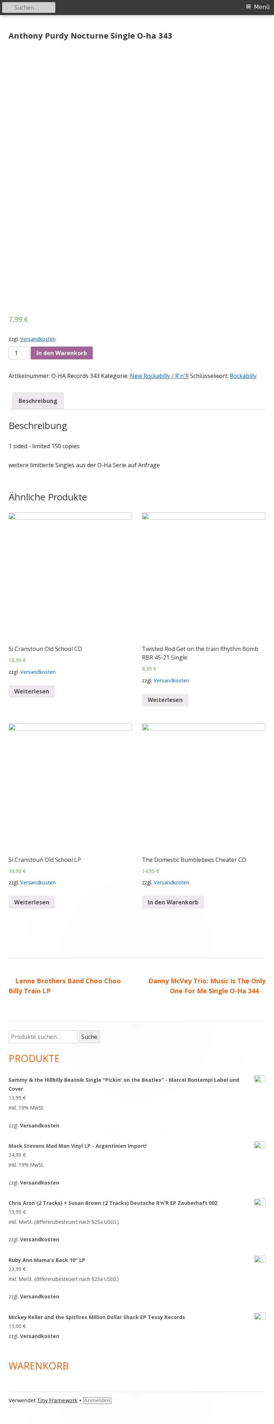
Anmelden (97, 1400)
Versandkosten (38, 338)
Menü (262, 7)
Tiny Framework (57, 1400)
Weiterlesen (31, 691)
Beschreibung (38, 401)
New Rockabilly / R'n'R (159, 376)
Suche (89, 1037)
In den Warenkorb (61, 353)
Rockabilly (243, 376)
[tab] (38, 401)
